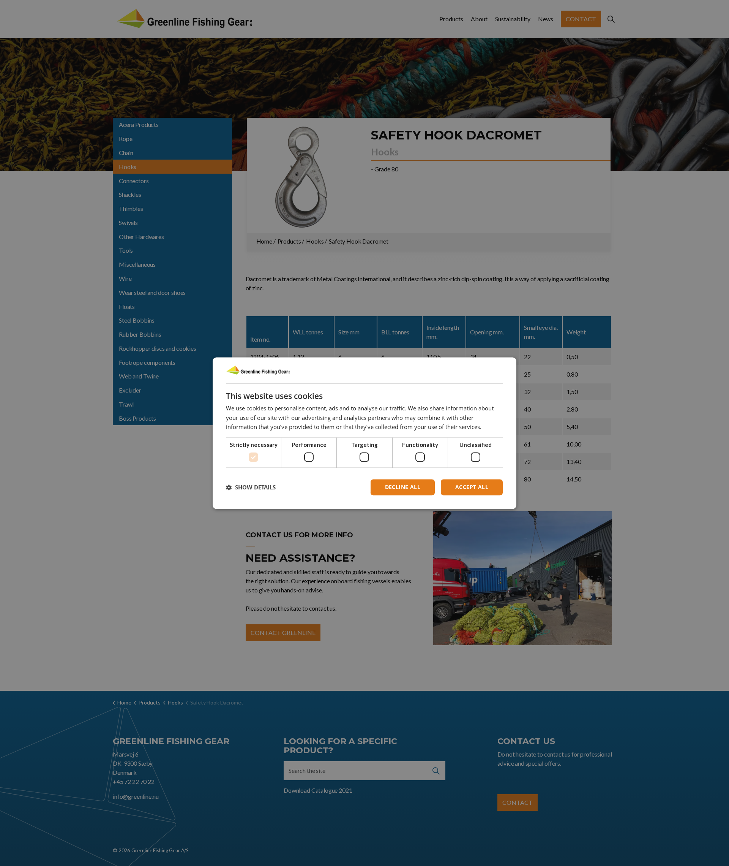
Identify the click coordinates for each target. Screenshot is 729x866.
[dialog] (364, 433)
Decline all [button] (402, 487)
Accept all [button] (471, 487)
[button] (251, 487)
